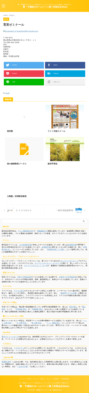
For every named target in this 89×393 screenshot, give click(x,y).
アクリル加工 (19, 291)
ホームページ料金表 (52, 379)
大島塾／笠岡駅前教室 (17, 196)
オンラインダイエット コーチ (35, 265)
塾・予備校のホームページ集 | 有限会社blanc (45, 7)
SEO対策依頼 (65, 379)
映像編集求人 (42, 231)
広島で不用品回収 (24, 277)
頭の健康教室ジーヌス (17, 163)
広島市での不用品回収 (67, 277)
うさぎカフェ (19, 348)
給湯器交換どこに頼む (56, 249)
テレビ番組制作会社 (26, 231)
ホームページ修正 (38, 379)
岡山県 (7, 93)
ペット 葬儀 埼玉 (53, 323)
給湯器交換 (72, 245)
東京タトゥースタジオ (10, 337)
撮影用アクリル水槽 (68, 293)
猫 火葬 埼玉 (36, 323)
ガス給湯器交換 (25, 245)
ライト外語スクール (56, 131)
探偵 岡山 (73, 307)
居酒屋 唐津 (6, 362)
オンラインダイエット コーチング (48, 263)
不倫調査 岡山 (37, 309)
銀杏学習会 (53, 163)
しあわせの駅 (22, 366)
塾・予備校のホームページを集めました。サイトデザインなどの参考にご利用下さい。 (44, 383)
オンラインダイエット (69, 261)
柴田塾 (10, 131)
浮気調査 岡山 (21, 309)
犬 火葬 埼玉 (21, 323)
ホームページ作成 (25, 379)
